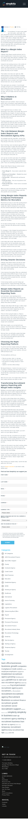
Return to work (4, 712)
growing (11, 677)
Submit (7, 542)
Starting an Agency (10, 643)
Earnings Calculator (7, 785)
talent (17, 724)
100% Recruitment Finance (12, 557)
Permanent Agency (10, 618)
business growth (9, 666)
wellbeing (6, 732)
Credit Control (9, 571)
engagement (20, 671)
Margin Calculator (9, 466)
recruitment (6, 694)
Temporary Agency (10, 647)
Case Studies (5, 787)
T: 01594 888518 (6, 760)
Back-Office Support (10, 560)
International (8, 597)
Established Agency (10, 582)
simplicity (12, 712)
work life (11, 732)
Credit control (16, 669)
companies (22, 666)
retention (23, 709)
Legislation (3, 685)
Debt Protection (9, 575)
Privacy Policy (6, 794)
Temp (20, 724)
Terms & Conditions (7, 793)
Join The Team (6, 789)
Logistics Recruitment (11, 607)
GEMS (7, 586)
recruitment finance (18, 700)
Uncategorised (9, 654)
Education (8, 578)
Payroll (7, 615)
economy (24, 669)
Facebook (4, 802)
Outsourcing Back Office (11, 611)
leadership (23, 682)
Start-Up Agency (9, 640)
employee (5, 671)
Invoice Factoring (10, 600)
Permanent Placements (11, 622)
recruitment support (11, 709)
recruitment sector (9, 706)
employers (13, 671)
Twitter (4, 804)
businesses (16, 663)
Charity (7, 564)
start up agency (9, 724)
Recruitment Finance (11, 625)
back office (6, 663)
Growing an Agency (10, 589)
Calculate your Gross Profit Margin (11, 783)
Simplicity (7, 636)
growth (9, 680)
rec (11, 691)
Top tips (12, 27)
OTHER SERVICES (7, 776)
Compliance (6, 669)
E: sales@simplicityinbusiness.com (11, 757)
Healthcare (8, 593)
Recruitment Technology (12, 633)
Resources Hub (6, 781)
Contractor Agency (10, 568)
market (8, 685)
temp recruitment (14, 730)
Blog (3, 778)
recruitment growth (9, 703)
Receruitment (16, 691)
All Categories (9, 553)
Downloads (5, 779)
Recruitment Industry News (12, 629)
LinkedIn (4, 806)
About (3, 791)
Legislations (8, 604)
